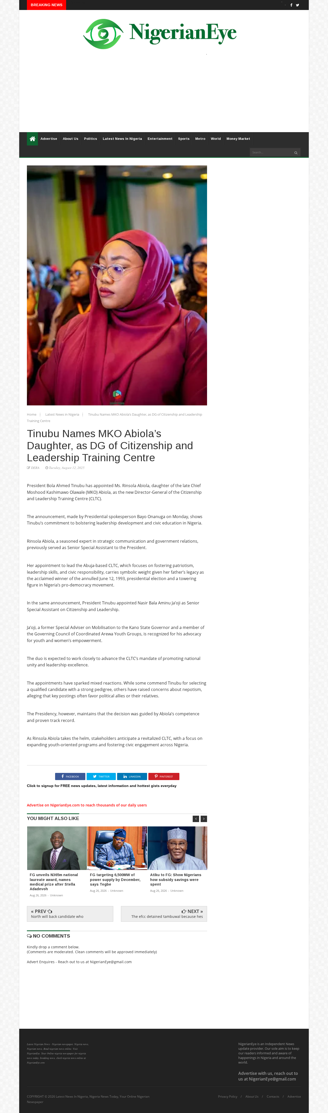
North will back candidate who (57, 916)
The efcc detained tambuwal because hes (167, 916)
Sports (184, 139)
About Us (70, 139)
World (216, 139)
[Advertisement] (164, 96)
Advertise (48, 139)
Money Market (238, 139)
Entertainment (160, 139)
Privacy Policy (227, 1096)
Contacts (273, 1096)
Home (32, 414)
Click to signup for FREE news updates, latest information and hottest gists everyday (102, 786)
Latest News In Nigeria (122, 139)
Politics (90, 139)
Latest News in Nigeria (62, 414)
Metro (200, 139)
